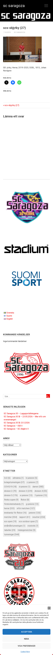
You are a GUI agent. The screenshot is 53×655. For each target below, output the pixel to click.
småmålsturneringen (14, 526)
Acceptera (26, 632)
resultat (38, 517)
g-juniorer (32, 504)
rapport (24, 517)
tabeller (9, 530)
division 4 (41, 491)
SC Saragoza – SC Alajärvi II (16, 429)
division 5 (11, 495)
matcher (10, 517)
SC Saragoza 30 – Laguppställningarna (21, 413)
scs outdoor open (28, 521)
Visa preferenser (26, 646)
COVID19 (10, 486)
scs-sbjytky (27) (11, 105)
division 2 (10, 491)
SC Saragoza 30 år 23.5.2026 (17, 422)
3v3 (7, 478)
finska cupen (11, 499)
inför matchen (26, 508)
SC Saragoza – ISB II (13, 426)
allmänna (18, 478)
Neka (26, 639)
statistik (33, 526)
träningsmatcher (26, 530)
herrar (9, 508)
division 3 (25, 491)
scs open (10, 521)
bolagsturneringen (14, 482)
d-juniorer (24, 486)
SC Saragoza (14, 5)
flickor (25, 499)
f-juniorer (41, 495)
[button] (49, 608)
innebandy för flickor (15, 513)
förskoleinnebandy (14, 504)
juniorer (35, 513)
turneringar (11, 534)
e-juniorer (26, 495)
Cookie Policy (25, 652)
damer (38, 486)
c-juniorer (32, 482)
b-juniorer (31, 478)
